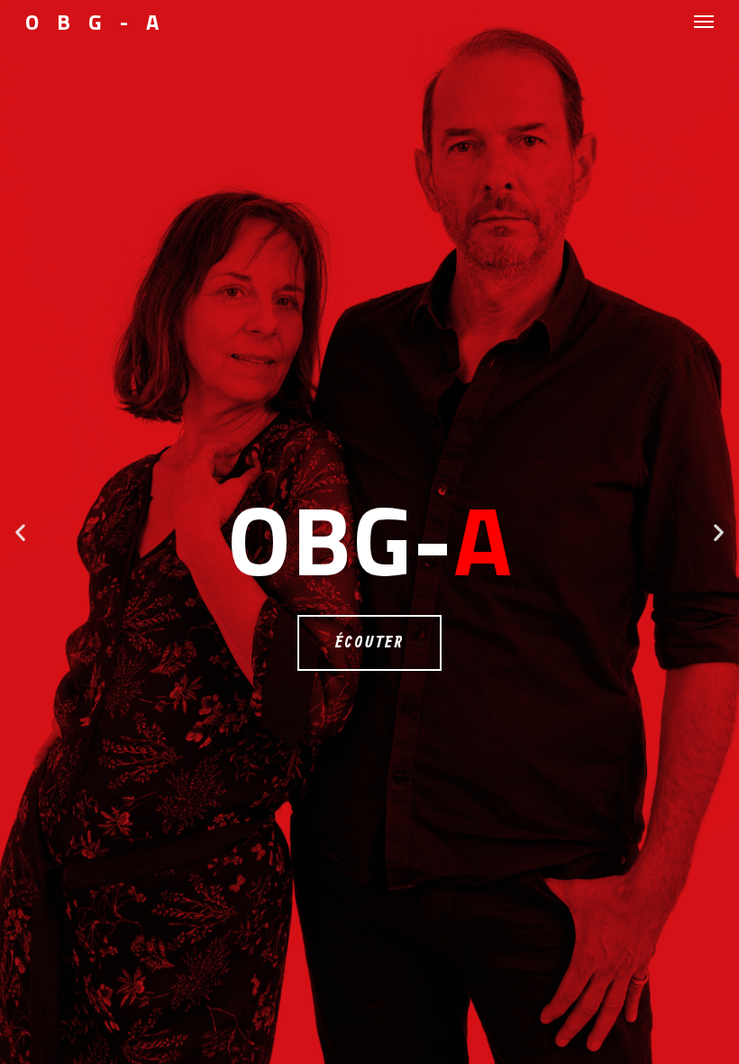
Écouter (370, 643)
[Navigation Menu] (704, 22)
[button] (20, 532)
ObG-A (101, 21)
